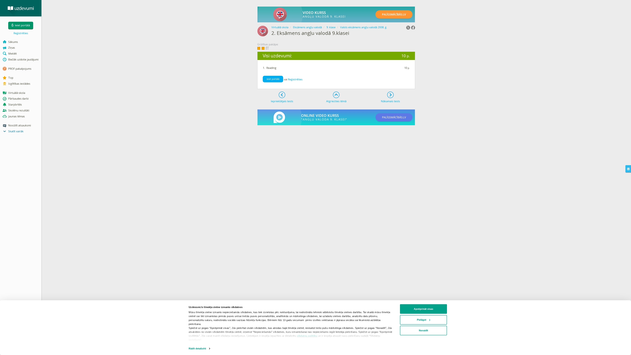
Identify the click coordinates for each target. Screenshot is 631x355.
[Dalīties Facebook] (413, 28)
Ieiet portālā (273, 79)
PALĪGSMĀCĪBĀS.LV (394, 14)
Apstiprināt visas (423, 309)
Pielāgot (421, 319)
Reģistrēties (20, 33)
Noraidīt (423, 330)
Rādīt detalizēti (197, 348)
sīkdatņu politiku (307, 335)
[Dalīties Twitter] (408, 28)
